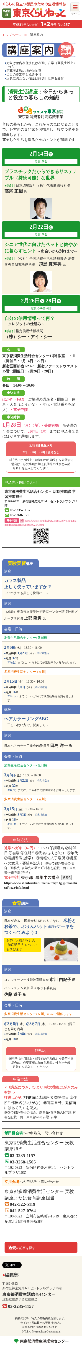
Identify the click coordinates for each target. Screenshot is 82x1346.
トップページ (11, 35)
